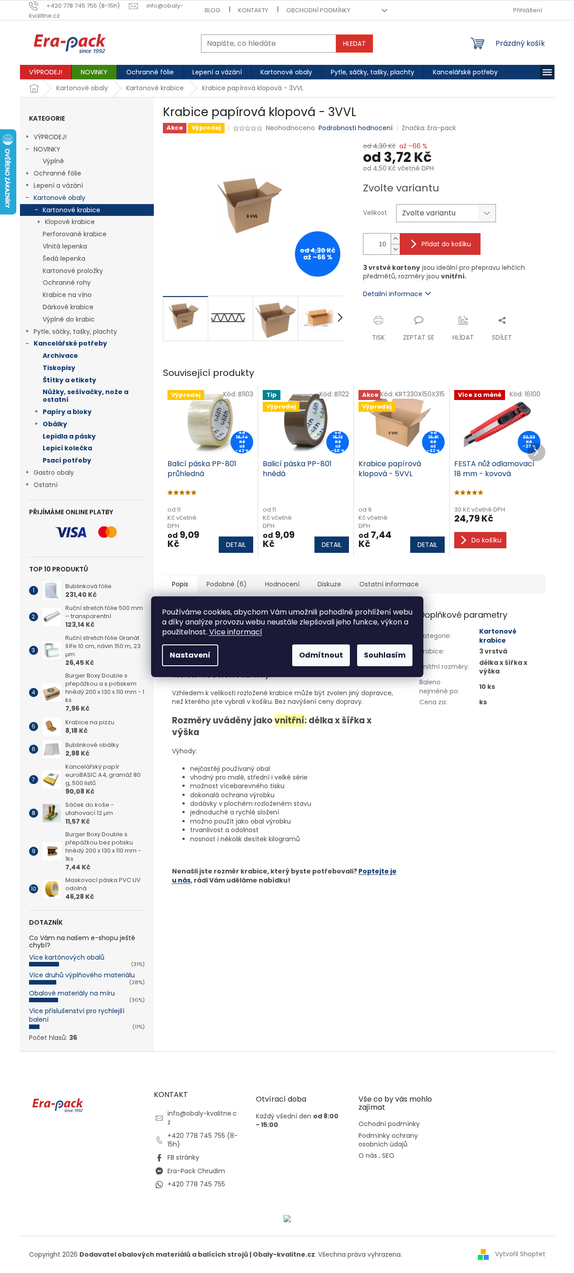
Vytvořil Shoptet (520, 1253)
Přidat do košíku (446, 244)
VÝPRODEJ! (50, 136)
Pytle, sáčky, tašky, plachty (75, 331)
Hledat (354, 43)
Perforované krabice (75, 234)
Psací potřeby (67, 460)
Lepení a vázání (58, 185)
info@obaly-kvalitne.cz (202, 1118)
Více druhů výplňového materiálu (82, 975)
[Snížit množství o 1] (395, 249)
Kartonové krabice (71, 210)
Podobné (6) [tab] (226, 584)
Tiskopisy (59, 367)
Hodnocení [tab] (282, 584)
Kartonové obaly (59, 197)
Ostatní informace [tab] (389, 584)
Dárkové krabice (68, 307)
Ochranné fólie (57, 173)
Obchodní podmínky (318, 10)
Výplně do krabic (69, 319)
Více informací (235, 632)
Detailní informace (392, 293)
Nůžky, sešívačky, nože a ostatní (85, 395)
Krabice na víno (67, 294)
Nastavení (190, 655)
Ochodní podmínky (389, 1124)
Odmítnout (321, 655)
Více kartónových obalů (66, 957)
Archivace (60, 355)
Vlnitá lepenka (65, 246)
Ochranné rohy (67, 282)
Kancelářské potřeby (70, 343)
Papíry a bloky (67, 411)
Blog (212, 10)
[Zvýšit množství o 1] (395, 239)
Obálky (55, 424)
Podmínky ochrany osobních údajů (388, 1140)
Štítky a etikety (69, 380)
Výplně (53, 161)
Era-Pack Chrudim (196, 1170)
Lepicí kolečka (67, 448)
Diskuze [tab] (329, 584)
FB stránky (183, 1157)
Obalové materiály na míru (72, 993)
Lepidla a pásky (69, 436)
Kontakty (253, 10)
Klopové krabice (70, 221)
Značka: (429, 127)
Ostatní (46, 484)
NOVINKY (47, 149)
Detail (236, 544)
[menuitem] (45, 72)
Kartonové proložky (73, 270)
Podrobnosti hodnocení (355, 128)
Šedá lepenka (64, 258)
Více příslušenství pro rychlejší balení (76, 1015)
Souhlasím (385, 655)
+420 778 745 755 (196, 1184)
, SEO (386, 1155)
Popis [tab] (180, 584)
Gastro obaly (54, 472)
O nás (367, 1155)
